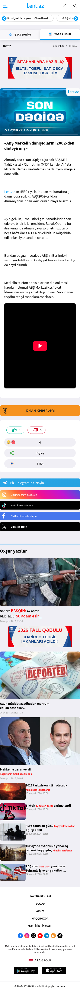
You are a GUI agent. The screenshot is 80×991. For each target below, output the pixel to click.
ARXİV (40, 911)
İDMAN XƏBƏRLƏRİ (40, 410)
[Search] (75, 5)
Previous (4, 18)
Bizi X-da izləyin (19, 526)
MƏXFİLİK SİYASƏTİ (40, 926)
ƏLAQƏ (40, 903)
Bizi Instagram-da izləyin (24, 494)
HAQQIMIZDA (40, 918)
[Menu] (5, 6)
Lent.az (9, 191)
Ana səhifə (58, 45)
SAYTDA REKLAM (40, 896)
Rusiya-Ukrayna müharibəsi (27, 18)
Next (75, 18)
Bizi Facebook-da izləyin (24, 516)
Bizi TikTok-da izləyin (22, 505)
